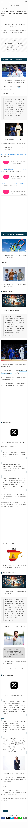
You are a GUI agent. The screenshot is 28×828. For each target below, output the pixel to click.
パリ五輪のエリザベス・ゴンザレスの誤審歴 (12, 184)
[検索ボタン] (26, 2)
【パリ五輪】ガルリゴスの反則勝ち (13, 43)
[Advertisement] (14, 212)
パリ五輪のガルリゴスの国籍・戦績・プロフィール (13, 154)
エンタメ (5, 811)
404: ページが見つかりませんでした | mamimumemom (18, 162)
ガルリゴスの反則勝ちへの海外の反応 (14, 46)
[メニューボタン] (2, 2)
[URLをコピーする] (25, 818)
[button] (3, 818)
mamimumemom (14, 2)
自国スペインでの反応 (12, 49)
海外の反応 (9, 47)
